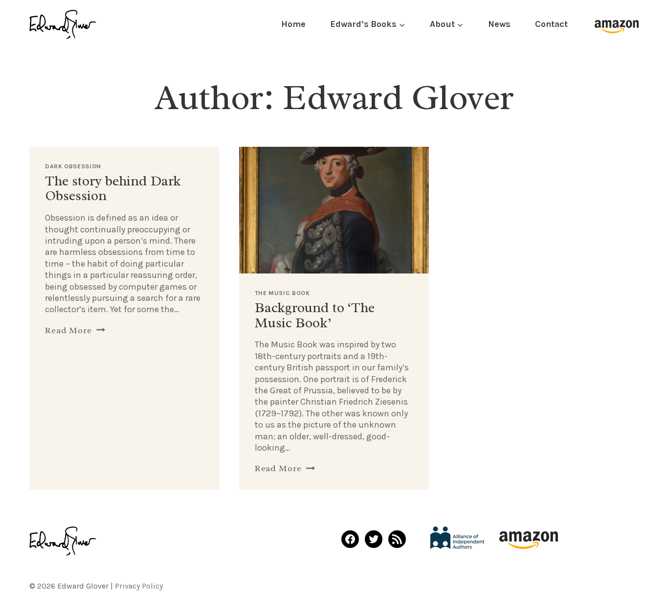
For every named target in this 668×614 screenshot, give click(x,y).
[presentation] (334, 210)
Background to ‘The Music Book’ (315, 315)
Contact (551, 24)
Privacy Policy (139, 586)
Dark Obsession (73, 166)
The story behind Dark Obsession (113, 188)
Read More (75, 330)
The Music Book (282, 292)
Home (293, 24)
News (499, 24)
